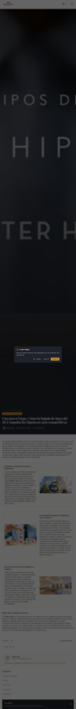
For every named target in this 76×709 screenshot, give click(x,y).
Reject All (46, 359)
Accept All (55, 359)
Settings (38, 359)
